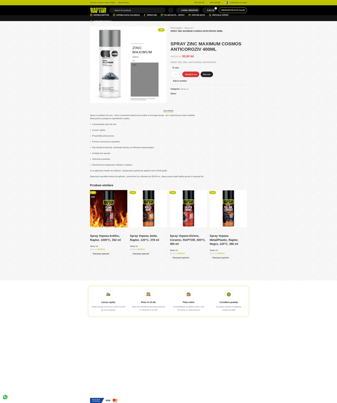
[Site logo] (98, 10)
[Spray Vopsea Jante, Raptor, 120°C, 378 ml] (148, 208)
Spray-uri (188, 28)
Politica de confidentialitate (222, 356)
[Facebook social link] (178, 93)
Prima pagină (176, 28)
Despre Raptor (217, 347)
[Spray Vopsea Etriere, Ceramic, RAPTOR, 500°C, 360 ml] (188, 208)
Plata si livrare (136, 356)
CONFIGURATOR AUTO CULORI (233, 10)
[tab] (168, 111)
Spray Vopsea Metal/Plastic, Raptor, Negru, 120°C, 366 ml (224, 240)
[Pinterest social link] (184, 93)
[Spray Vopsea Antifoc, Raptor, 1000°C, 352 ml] (108, 208)
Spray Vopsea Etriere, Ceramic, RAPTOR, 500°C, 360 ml (187, 240)
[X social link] (181, 93)
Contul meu (135, 347)
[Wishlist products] (171, 10)
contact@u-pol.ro (97, 369)
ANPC (172, 356)
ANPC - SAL (175, 360)
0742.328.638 (96, 351)
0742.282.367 (96, 347)
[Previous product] (172, 36)
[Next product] (178, 36)
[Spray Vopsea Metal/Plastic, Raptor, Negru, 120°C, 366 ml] (228, 208)
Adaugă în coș (191, 74)
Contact (173, 347)
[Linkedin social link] (187, 93)
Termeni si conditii (218, 351)
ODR (172, 365)
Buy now (206, 74)
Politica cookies (217, 360)
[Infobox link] (199, 3)
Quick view (93, 259)
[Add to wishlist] (93, 230)
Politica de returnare (178, 351)
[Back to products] (175, 36)
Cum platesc (135, 351)
